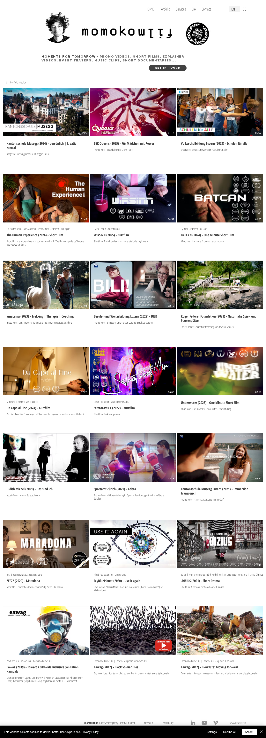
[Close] (261, 732)
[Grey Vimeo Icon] (215, 723)
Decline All (229, 732)
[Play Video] (46, 112)
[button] (16, 82)
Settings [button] (212, 732)
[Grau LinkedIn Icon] (193, 723)
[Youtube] (204, 723)
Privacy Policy (90, 732)
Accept (249, 732)
